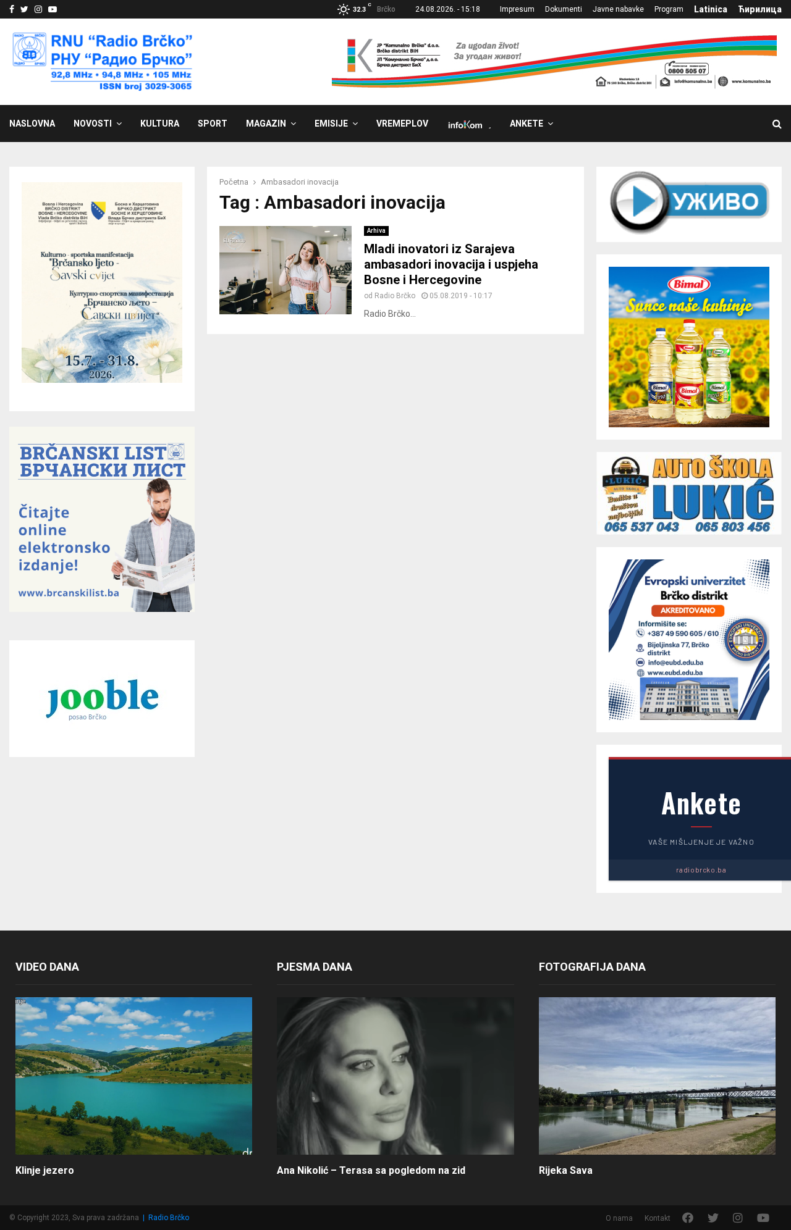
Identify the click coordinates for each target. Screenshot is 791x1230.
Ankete (526, 123)
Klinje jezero (44, 1170)
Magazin (266, 123)
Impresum (517, 9)
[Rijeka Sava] (657, 1076)
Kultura (159, 123)
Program (668, 9)
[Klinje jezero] (133, 1076)
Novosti (93, 123)
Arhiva (376, 230)
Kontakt (657, 1218)
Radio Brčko (394, 295)
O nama (619, 1218)
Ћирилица (760, 9)
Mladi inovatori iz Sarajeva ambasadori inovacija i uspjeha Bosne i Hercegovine (451, 264)
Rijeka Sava (566, 1170)
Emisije (331, 123)
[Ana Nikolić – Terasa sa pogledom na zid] (395, 1076)
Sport (212, 123)
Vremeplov (402, 123)
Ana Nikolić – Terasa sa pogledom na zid (371, 1170)
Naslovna (32, 123)
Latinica (710, 9)
